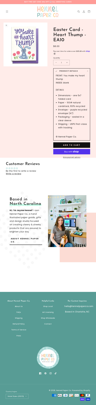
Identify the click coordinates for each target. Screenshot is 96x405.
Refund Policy (19, 324)
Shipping (18, 318)
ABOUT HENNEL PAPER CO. (25, 240)
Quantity (56, 58)
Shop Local (48, 306)
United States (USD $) (16, 396)
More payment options (71, 157)
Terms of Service (18, 330)
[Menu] (7, 11)
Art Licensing (48, 312)
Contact (48, 324)
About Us (19, 306)
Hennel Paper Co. (64, 390)
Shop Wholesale (48, 318)
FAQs (19, 312)
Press (19, 336)
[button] (78, 11)
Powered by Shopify (81, 390)
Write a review (13, 173)
